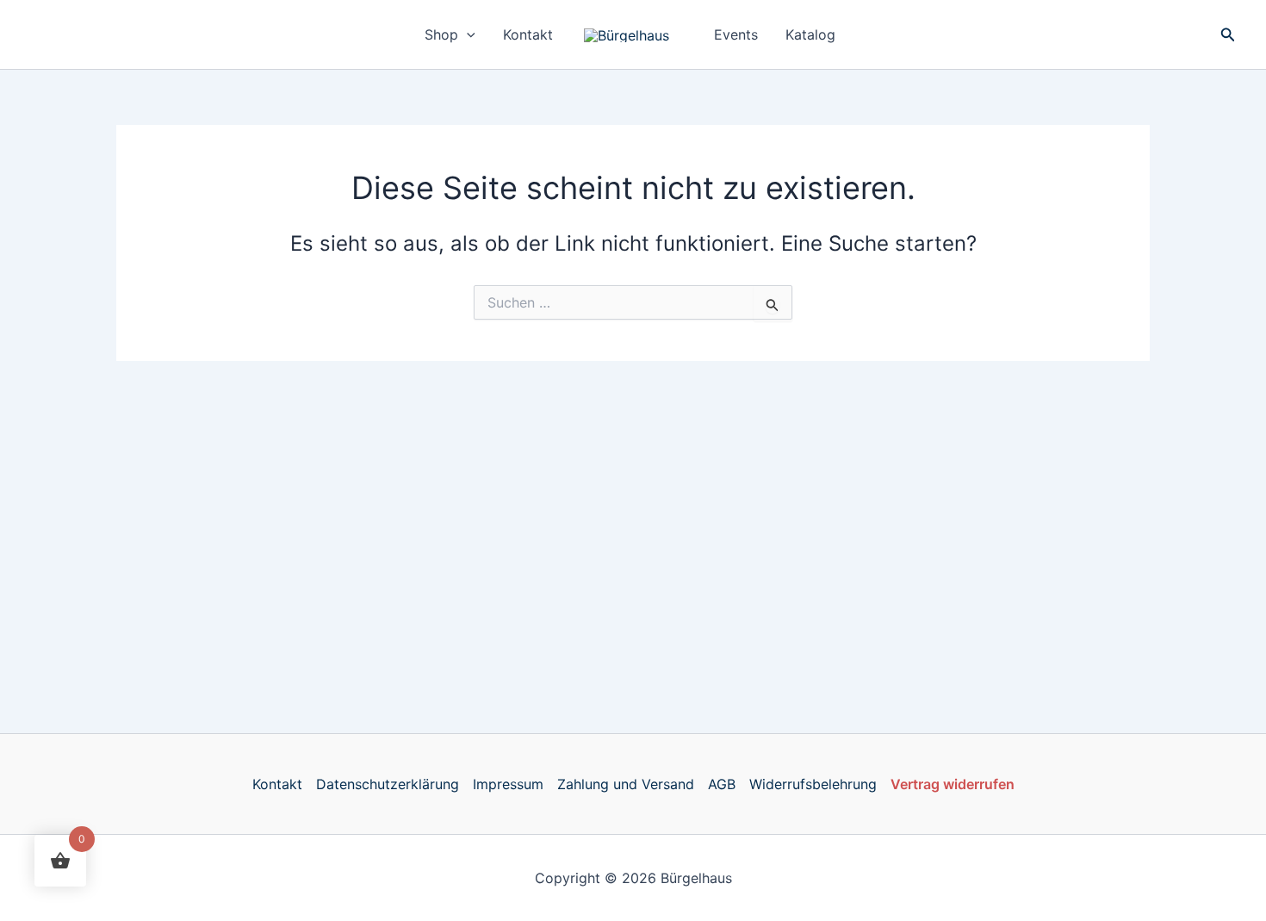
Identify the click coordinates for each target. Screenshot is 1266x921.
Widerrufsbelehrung (813, 784)
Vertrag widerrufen (953, 784)
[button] (466, 34)
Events (736, 34)
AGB (721, 784)
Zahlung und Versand (625, 784)
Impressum (508, 784)
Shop (441, 34)
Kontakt (528, 34)
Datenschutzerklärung (387, 784)
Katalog (810, 34)
